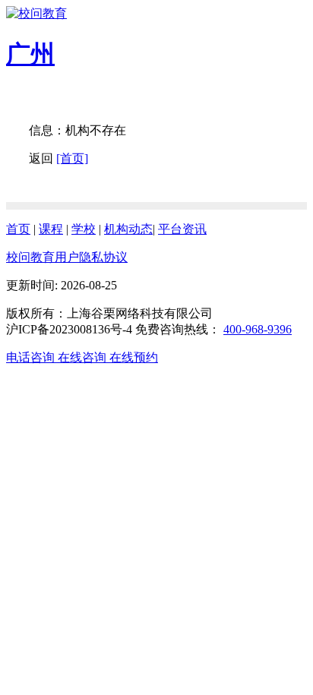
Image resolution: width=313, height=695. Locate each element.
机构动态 (128, 229)
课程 (51, 229)
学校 (83, 229)
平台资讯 (182, 229)
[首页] (72, 158)
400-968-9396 (257, 329)
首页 (18, 229)
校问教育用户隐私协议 (67, 257)
